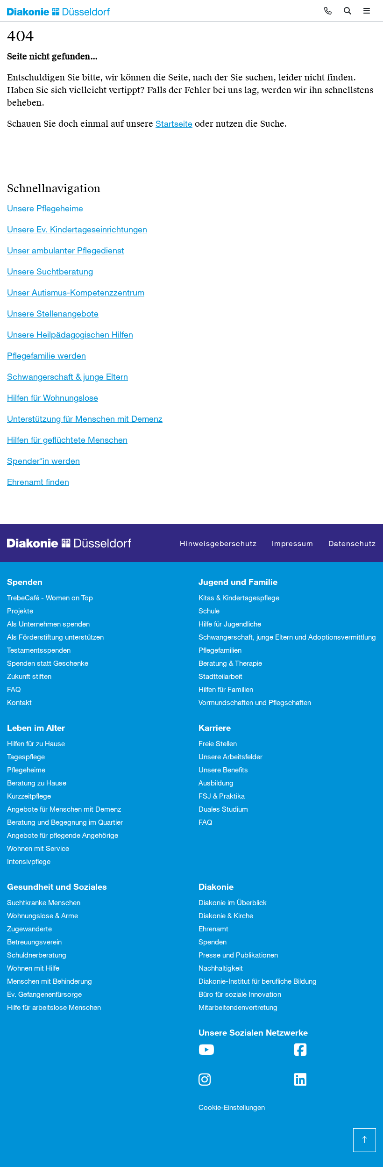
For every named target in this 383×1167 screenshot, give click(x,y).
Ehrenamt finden (38, 481)
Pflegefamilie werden (46, 355)
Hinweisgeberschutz (218, 543)
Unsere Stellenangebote (53, 313)
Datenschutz (352, 543)
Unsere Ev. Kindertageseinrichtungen (77, 229)
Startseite (174, 123)
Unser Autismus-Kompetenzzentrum (75, 292)
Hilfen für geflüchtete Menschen (67, 439)
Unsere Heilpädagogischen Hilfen (70, 334)
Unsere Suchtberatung (50, 271)
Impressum (292, 543)
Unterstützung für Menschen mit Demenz (85, 418)
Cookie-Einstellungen (232, 1107)
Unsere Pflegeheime (45, 208)
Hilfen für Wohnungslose (52, 397)
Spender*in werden (43, 460)
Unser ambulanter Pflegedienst (65, 250)
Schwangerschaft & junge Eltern (67, 376)
